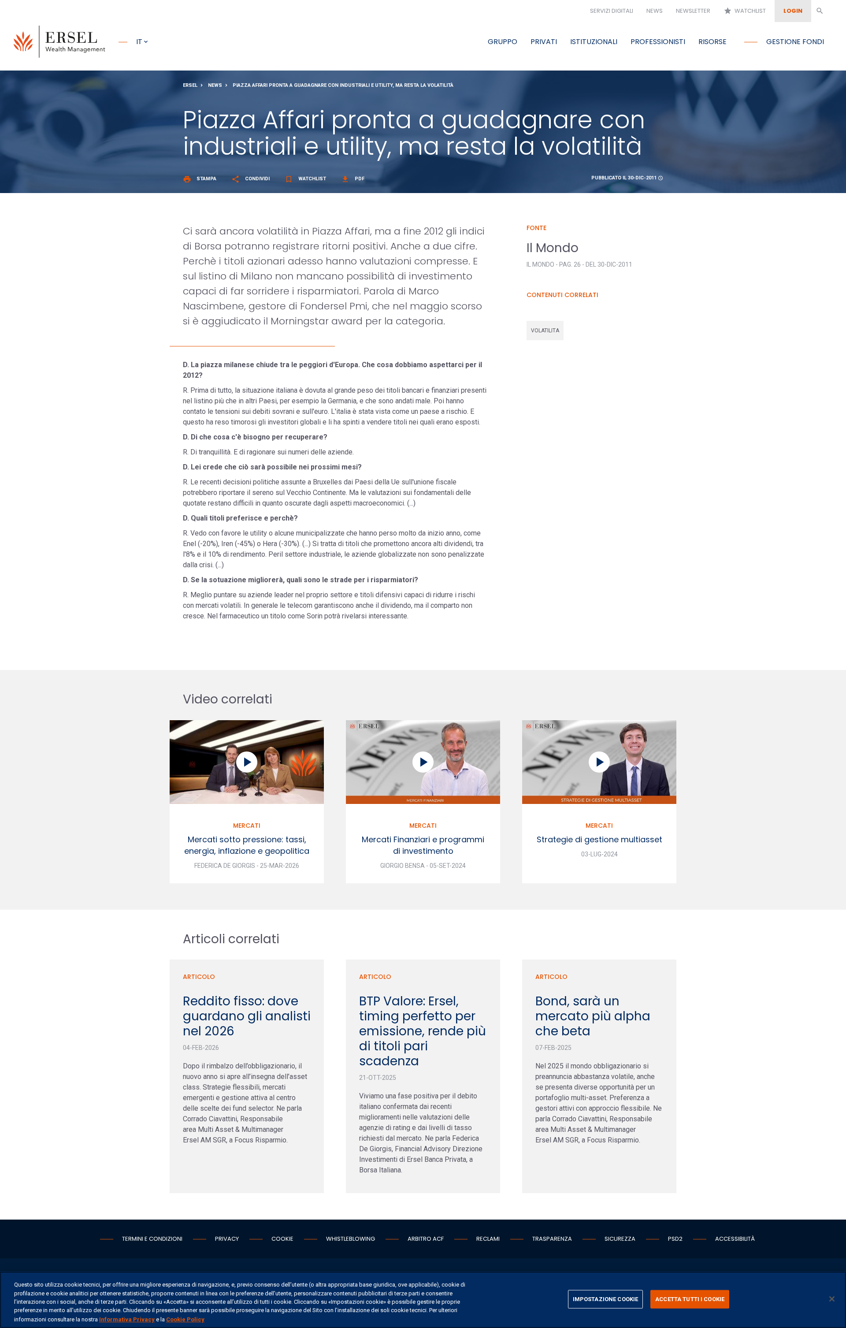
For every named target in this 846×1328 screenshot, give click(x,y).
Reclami (488, 1239)
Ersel (190, 85)
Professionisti (658, 42)
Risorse (712, 42)
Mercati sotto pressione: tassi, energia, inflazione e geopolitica (246, 845)
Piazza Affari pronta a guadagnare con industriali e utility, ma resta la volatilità (343, 85)
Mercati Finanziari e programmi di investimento (423, 845)
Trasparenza (552, 1239)
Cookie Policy (185, 1319)
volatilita (545, 330)
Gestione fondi (795, 42)
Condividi (250, 179)
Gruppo (502, 42)
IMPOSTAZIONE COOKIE (605, 1299)
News (654, 11)
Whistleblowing (350, 1239)
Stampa (199, 179)
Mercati (246, 825)
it (139, 42)
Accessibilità (735, 1239)
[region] (423, 1300)
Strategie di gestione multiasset (599, 839)
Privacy (227, 1239)
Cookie (282, 1239)
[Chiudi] (832, 1299)
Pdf (352, 179)
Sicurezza (620, 1239)
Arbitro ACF (426, 1239)
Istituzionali (593, 42)
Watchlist (745, 11)
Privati (544, 42)
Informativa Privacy (127, 1319)
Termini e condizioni (152, 1239)
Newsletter (693, 11)
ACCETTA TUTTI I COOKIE (689, 1299)
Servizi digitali (611, 11)
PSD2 (675, 1239)
